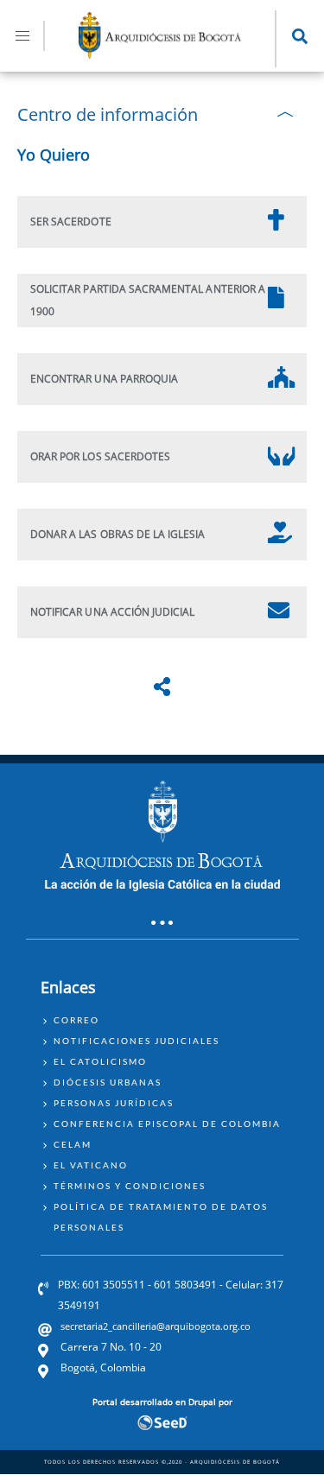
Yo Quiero (53, 154)
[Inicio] (160, 53)
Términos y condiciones (130, 1186)
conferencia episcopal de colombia (167, 1123)
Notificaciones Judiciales (136, 1040)
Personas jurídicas (114, 1103)
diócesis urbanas (108, 1082)
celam (73, 1144)
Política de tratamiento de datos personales (161, 1216)
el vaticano (91, 1165)
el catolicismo (100, 1061)
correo (76, 1020)
